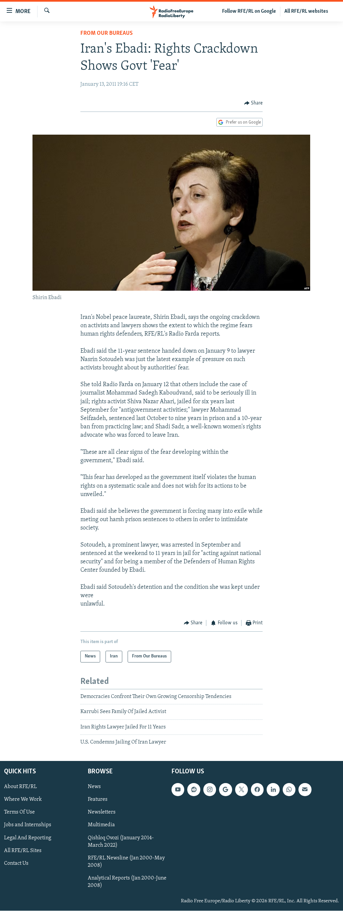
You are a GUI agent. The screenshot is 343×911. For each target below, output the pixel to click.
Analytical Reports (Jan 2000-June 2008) (127, 881)
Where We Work (23, 799)
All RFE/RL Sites (23, 850)
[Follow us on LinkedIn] (273, 789)
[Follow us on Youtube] (178, 789)
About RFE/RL (20, 787)
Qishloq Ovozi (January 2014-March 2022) (121, 841)
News (94, 787)
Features (98, 799)
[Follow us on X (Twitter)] (241, 789)
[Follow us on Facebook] (257, 789)
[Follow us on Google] (225, 789)
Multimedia (101, 825)
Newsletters (102, 812)
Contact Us (16, 863)
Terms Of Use (19, 812)
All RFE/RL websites (306, 11)
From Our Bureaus (106, 33)
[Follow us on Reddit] (193, 789)
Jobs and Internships (27, 825)
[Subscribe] (304, 789)
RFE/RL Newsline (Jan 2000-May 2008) (126, 861)
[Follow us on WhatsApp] (289, 789)
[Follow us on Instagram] (209, 789)
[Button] (253, 103)
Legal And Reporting (27, 838)
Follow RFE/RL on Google (249, 11)
